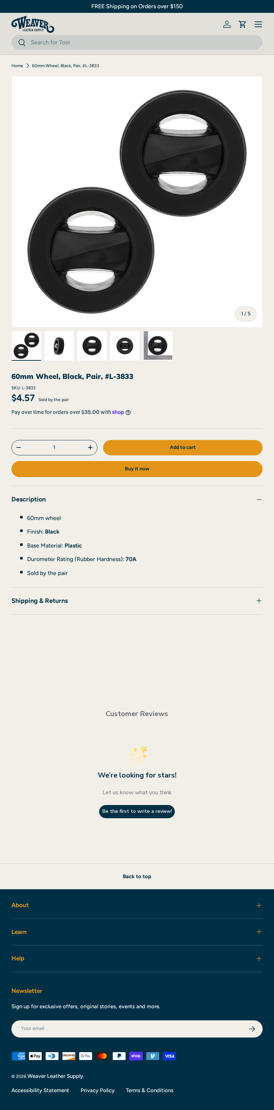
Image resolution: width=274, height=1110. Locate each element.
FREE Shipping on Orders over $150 (137, 6)
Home (17, 65)
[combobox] (137, 42)
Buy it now (137, 469)
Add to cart (183, 447)
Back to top (137, 876)
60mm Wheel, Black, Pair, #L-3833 (65, 65)
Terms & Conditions (149, 1090)
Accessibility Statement (40, 1090)
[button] (242, 24)
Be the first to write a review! (137, 811)
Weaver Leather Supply (55, 1076)
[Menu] (258, 24)
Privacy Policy (98, 1090)
